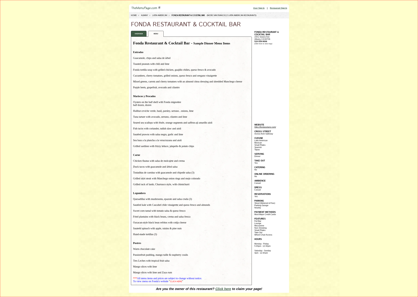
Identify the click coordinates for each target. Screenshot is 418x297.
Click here (223, 289)
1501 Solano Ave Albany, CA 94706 (266, 37)
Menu (156, 34)
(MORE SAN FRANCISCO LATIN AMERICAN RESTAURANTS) (232, 15)
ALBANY (144, 15)
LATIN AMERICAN (159, 15)
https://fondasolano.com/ (265, 127)
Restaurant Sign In (278, 8)
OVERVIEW (139, 34)
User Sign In (259, 8)
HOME (134, 15)
